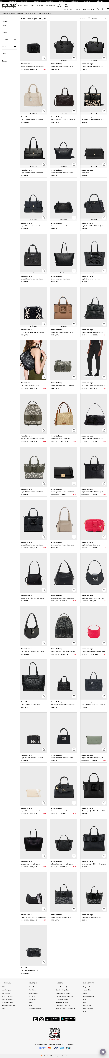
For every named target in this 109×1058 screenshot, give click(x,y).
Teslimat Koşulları (7, 1002)
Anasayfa (5, 13)
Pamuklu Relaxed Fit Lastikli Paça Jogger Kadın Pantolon (94, 385)
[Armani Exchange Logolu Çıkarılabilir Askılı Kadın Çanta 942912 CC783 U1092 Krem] (33, 786)
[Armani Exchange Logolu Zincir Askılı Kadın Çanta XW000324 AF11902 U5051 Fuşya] (93, 520)
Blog (30, 1005)
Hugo (85, 1002)
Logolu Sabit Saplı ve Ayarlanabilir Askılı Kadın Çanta (94, 651)
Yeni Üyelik (32, 999)
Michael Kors (87, 1005)
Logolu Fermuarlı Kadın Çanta (29, 970)
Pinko (85, 1012)
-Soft (43, 1056)
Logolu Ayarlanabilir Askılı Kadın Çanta (62, 385)
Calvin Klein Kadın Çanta (63, 1005)
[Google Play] (68, 1020)
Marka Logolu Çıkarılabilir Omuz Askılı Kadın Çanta (94, 811)
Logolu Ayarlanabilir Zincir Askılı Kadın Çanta (33, 758)
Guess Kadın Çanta (62, 999)
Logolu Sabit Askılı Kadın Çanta (30, 385)
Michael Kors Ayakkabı (63, 993)
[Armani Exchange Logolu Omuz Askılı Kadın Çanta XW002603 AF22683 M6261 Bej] (63, 413)
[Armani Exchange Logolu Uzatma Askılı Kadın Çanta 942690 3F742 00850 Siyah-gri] (93, 892)
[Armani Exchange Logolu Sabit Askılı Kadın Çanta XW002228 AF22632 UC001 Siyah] (33, 360)
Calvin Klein (87, 990)
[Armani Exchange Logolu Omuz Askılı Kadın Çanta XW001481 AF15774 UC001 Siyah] (33, 679)
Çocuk (33, 5)
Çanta (27, 13)
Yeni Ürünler (33, 990)
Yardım (77, 9)
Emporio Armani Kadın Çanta (65, 996)
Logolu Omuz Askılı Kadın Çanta (60, 279)
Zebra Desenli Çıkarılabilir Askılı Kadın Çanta (94, 119)
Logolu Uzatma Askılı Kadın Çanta (61, 917)
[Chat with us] (103, 1052)
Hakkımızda (5, 987)
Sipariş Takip (33, 987)
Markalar (40, 5)
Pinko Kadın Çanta (62, 1002)
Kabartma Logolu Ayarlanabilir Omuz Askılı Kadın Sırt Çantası (63, 651)
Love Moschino (88, 1009)
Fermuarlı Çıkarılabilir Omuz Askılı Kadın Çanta (33, 917)
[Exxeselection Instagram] (41, 1020)
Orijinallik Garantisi (35, 1009)
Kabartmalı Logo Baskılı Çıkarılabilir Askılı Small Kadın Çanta (63, 704)
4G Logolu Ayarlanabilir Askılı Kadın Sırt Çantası (33, 438)
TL (94, 9)
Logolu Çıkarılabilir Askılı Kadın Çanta (62, 66)
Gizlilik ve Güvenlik (7, 996)
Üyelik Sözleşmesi (7, 999)
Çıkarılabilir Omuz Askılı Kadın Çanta (62, 864)
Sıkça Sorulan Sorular (8, 1005)
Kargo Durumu (67, 9)
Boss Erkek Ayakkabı (62, 990)
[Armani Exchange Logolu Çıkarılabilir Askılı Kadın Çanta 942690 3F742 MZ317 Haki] (33, 467)
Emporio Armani (88, 987)
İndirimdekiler (33, 993)
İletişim (31, 1002)
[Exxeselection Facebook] (35, 1020)
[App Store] (52, 1020)
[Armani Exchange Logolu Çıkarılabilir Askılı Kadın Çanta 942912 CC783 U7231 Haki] (93, 733)
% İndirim (59, 5)
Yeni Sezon (66, 5)
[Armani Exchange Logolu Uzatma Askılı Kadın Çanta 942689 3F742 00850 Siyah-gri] (63, 892)
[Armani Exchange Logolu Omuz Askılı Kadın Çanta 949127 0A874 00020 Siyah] (33, 839)
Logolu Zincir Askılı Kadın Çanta (91, 545)
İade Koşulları (6, 993)
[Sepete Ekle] (44, 58)
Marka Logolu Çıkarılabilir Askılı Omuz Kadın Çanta (94, 864)
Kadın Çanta (85, 173)
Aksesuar (20, 13)
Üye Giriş (31, 996)
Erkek (20, 5)
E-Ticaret (48, 1056)
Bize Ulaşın (86, 9)
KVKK (3, 1009)
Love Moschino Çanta (63, 987)
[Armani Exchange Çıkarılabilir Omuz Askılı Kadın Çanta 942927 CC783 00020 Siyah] (63, 839)
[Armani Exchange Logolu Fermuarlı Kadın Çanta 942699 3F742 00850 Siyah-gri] (33, 945)
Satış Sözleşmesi (7, 990)
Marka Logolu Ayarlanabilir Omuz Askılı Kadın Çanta (33, 66)
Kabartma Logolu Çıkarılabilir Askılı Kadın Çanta (63, 119)
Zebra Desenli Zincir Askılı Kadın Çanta (32, 332)
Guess (85, 993)
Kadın (26, 5)
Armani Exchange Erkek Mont (65, 1009)
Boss (84, 999)
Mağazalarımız (50, 5)
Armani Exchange (26, 64)
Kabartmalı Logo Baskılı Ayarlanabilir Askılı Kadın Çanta (94, 704)
